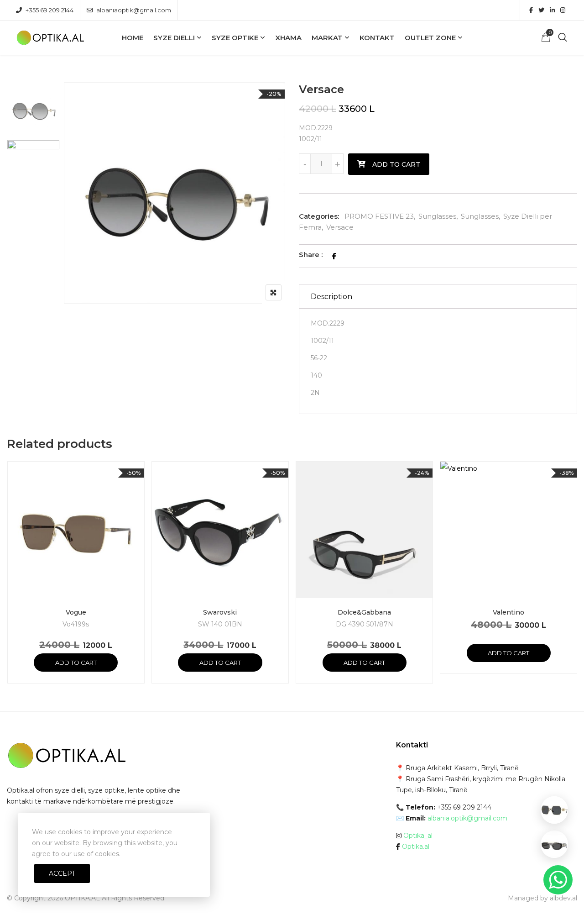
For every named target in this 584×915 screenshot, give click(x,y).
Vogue (76, 612)
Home (132, 37)
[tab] (438, 296)
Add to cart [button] (76, 662)
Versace (340, 227)
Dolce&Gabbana (364, 612)
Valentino (508, 612)
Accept (62, 873)
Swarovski (220, 612)
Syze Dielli (174, 37)
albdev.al (563, 898)
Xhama (288, 37)
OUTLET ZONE (430, 37)
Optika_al (418, 835)
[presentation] (13, 581)
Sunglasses (437, 216)
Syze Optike (235, 37)
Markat (327, 37)
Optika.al (415, 846)
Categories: (319, 216)
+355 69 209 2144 (49, 10)
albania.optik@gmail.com (467, 818)
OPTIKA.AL (82, 898)
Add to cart (396, 164)
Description (331, 296)
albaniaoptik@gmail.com (133, 10)
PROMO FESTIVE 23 (379, 216)
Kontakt (377, 37)
